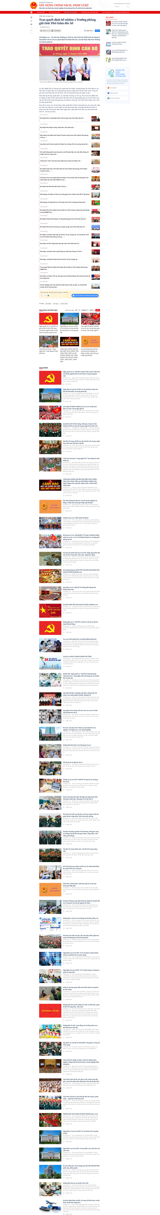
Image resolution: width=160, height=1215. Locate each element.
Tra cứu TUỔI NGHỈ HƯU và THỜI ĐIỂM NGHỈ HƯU (80, 639)
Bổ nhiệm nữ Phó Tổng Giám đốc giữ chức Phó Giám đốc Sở (59, 243)
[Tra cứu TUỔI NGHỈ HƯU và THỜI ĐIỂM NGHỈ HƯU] (108, 51)
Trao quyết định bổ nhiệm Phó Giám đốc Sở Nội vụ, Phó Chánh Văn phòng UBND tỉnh (64, 268)
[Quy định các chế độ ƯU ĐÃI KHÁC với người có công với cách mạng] (50, 1049)
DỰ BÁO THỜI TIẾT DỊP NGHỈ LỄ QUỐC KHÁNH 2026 (80, 605)
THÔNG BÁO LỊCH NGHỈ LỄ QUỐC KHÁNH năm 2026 (80, 1114)
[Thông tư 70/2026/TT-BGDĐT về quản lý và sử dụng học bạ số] (50, 785)
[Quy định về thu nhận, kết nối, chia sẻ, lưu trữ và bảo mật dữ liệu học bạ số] (50, 716)
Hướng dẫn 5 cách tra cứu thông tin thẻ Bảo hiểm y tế (80, 918)
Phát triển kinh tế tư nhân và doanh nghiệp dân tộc (115, 12)
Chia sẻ (97, 30)
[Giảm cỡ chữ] (31, 33)
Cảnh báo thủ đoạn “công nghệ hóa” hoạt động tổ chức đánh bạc (48, 351)
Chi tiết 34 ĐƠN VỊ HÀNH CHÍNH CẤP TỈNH (77, 656)
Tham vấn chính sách (54, 12)
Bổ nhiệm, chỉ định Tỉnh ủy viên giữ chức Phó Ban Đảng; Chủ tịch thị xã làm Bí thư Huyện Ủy (65, 277)
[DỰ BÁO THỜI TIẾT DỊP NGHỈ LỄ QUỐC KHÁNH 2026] (50, 611)
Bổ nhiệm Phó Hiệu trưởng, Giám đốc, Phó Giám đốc (57, 127)
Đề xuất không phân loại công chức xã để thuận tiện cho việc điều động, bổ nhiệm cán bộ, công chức (64, 153)
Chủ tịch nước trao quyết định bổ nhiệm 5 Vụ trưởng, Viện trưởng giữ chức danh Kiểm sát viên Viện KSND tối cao (64, 179)
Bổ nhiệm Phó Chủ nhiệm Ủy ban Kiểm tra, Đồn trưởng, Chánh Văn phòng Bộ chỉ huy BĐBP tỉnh (64, 211)
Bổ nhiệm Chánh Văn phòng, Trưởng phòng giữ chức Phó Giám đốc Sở (63, 219)
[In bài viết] (31, 24)
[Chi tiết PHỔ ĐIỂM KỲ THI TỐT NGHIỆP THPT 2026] (108, 59)
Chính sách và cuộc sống (70, 12)
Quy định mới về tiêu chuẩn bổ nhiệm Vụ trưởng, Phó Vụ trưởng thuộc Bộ (63, 144)
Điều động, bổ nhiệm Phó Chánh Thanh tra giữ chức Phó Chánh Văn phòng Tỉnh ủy (64, 136)
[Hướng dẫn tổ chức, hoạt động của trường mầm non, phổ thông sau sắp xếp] (50, 1031)
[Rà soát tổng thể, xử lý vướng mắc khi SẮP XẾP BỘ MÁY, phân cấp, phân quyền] (50, 1172)
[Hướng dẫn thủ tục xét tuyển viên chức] (50, 1189)
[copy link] (31, 21)
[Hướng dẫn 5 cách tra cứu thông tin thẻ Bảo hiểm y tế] (50, 924)
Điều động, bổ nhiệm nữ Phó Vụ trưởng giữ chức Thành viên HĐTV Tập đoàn (64, 194)
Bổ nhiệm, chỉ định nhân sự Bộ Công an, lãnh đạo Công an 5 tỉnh (60, 251)
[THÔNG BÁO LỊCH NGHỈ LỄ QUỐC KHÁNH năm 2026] (50, 1120)
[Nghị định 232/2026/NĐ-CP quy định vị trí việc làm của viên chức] (50, 1154)
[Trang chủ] (33, 5)
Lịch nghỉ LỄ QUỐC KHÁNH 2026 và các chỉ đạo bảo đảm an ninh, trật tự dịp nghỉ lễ (120, 23)
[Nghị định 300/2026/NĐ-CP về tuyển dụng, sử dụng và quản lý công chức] (50, 976)
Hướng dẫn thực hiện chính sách (89, 12)
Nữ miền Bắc (57, 30)
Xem (97, 310)
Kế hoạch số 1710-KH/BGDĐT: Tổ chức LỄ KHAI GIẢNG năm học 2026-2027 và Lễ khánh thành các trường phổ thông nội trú (81, 537)
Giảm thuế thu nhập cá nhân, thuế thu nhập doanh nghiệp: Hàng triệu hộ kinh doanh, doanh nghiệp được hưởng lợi (81, 1062)
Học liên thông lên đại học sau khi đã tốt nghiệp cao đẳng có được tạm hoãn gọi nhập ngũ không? (90, 352)
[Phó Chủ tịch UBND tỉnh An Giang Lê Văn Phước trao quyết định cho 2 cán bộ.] (69, 62)
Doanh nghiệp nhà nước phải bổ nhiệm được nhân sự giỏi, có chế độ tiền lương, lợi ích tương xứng (63, 286)
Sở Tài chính (64, 303)
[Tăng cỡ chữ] (31, 28)
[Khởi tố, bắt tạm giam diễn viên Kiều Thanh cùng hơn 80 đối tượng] (50, 993)
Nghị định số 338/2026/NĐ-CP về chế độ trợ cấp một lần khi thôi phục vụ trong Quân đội (69, 329)
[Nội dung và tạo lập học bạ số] (50, 768)
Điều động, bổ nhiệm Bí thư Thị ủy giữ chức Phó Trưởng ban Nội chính (62, 202)
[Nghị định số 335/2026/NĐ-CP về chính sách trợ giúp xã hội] (50, 1137)
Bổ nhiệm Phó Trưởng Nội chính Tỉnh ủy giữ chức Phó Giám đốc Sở (61, 118)
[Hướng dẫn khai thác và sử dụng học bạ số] (50, 751)
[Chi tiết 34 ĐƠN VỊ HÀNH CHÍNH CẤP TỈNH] (108, 43)
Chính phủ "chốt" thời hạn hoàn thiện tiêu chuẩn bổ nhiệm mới (60, 161)
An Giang (55, 303)
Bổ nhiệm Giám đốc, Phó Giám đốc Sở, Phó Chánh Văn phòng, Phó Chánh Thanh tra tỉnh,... (63, 170)
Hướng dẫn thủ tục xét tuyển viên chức (75, 1183)
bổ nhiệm (48, 303)
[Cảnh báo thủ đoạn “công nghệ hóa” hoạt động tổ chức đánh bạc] (48, 341)
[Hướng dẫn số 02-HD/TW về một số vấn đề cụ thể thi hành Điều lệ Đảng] (50, 628)
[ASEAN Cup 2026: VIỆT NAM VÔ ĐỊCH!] (50, 524)
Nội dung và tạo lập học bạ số (72, 762)
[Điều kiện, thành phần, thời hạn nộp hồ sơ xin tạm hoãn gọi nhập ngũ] (50, 890)
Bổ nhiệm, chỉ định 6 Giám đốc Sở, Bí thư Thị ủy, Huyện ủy (58, 259)
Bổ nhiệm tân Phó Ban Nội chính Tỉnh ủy (53, 186)
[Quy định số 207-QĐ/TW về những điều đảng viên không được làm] (50, 593)
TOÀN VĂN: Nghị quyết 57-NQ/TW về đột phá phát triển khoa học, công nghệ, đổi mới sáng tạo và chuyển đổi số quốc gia (120, 33)
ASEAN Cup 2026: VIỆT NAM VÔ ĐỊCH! (75, 518)
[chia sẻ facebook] (31, 17)
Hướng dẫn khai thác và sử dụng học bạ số (77, 745)
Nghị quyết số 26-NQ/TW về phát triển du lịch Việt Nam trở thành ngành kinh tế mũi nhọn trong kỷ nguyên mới (48, 329)
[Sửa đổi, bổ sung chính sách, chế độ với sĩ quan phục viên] (50, 855)
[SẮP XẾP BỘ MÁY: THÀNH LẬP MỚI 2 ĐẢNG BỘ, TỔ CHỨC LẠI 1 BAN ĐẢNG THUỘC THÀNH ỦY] (50, 699)
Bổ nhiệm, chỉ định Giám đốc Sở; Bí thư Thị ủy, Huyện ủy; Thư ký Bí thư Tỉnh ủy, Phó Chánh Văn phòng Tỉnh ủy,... (64, 236)
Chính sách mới (41, 12)
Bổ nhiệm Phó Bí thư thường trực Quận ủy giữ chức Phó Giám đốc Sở (62, 227)
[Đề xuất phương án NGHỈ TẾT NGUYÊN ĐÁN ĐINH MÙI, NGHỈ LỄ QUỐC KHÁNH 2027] (50, 576)
